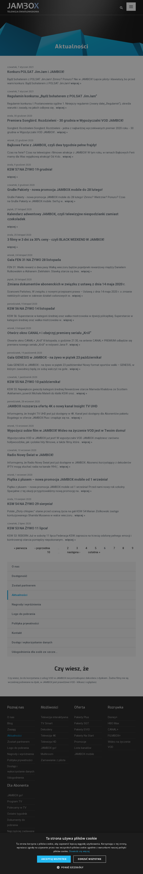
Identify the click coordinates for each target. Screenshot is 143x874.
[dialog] (71, 437)
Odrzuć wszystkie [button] (89, 859)
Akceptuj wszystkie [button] (53, 859)
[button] (71, 867)
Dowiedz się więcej (79, 851)
